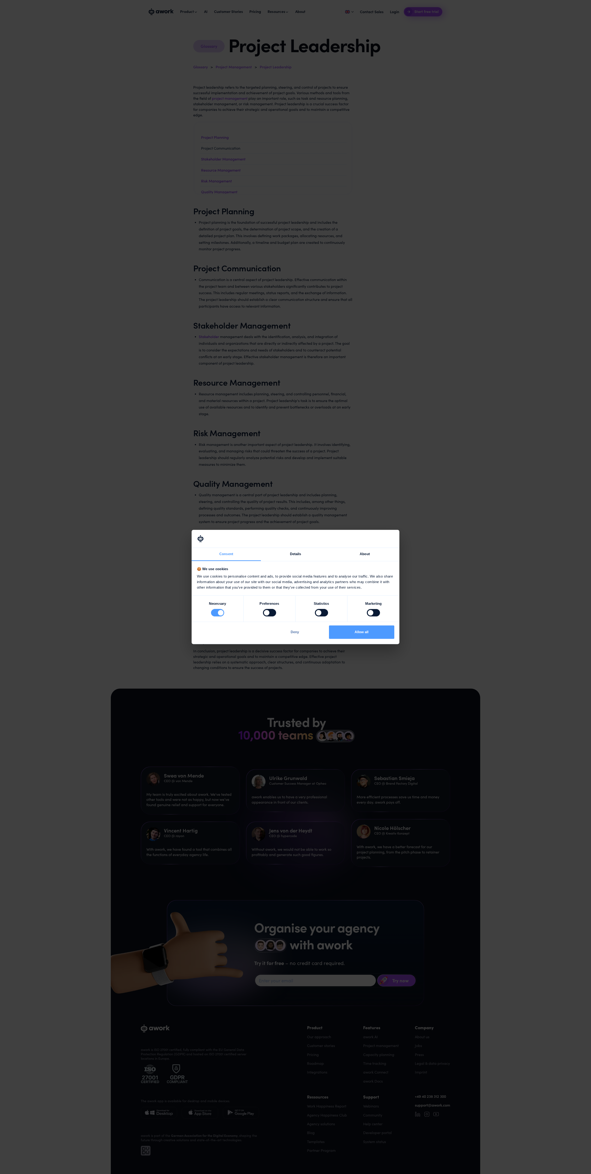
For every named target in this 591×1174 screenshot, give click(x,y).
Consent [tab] (226, 554)
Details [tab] (295, 554)
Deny (295, 632)
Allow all (361, 632)
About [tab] (365, 554)
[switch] (269, 613)
